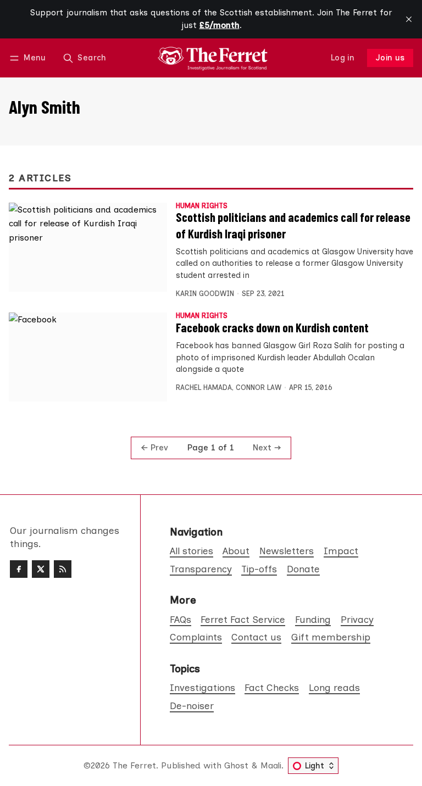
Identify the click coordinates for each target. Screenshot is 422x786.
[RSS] (62, 569)
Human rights (201, 206)
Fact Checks (272, 687)
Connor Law (258, 387)
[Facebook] (18, 569)
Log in (342, 58)
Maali (270, 765)
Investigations (202, 687)
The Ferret (134, 765)
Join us (390, 58)
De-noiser (192, 705)
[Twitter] (40, 569)
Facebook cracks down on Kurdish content (272, 327)
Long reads (334, 687)
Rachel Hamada (204, 387)
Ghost (236, 765)
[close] (409, 19)
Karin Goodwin (205, 293)
